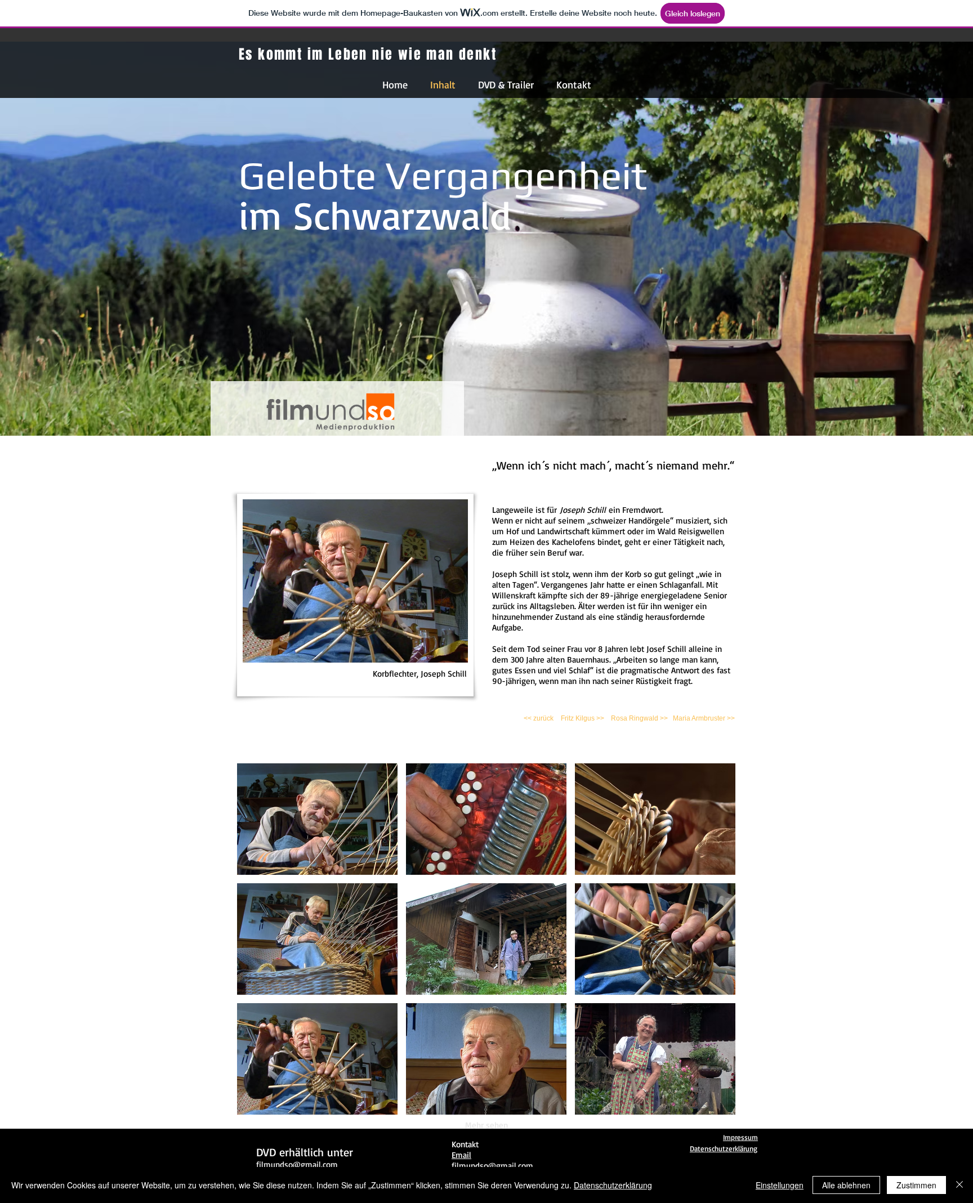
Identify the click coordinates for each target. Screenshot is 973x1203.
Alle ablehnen (846, 1185)
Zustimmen (916, 1185)
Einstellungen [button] (780, 1185)
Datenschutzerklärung (613, 1185)
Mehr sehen (486, 1125)
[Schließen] (959, 1185)
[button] (317, 819)
